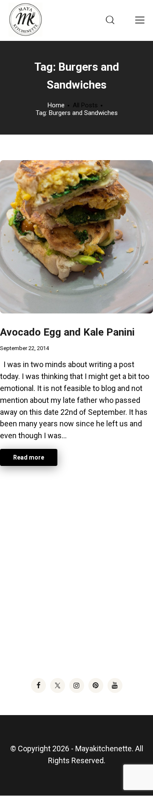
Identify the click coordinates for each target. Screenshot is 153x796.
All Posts (85, 105)
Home (56, 105)
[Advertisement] (76, 565)
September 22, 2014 (24, 348)
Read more (28, 457)
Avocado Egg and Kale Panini (67, 332)
